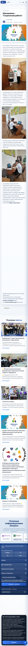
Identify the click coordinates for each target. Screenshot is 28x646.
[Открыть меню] (26, 2)
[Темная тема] (23, 2)
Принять (14, 642)
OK (7, 555)
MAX (20, 555)
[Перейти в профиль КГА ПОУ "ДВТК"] (4, 21)
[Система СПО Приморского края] (3, 2)
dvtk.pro (15, 589)
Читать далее (5, 348)
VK (20, 552)
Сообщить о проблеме (14, 584)
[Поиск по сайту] (20, 2)
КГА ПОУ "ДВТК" (9, 19)
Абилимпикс (6, 10)
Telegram (7, 552)
